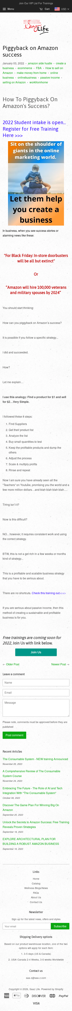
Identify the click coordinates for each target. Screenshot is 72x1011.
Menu (10, 9)
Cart (47, 9)
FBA (39, 68)
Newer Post (58, 664)
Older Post (12, 664)
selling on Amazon (14, 82)
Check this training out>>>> (49, 593)
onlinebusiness (27, 77)
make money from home (31, 73)
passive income (50, 77)
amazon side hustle (40, 63)
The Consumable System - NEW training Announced (35, 759)
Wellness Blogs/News (36, 888)
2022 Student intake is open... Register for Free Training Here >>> (34, 129)
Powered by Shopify (52, 989)
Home (36, 878)
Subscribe (60, 926)
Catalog (36, 883)
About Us (36, 897)
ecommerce (25, 68)
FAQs (36, 892)
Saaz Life (35, 989)
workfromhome (39, 82)
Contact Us (36, 902)
